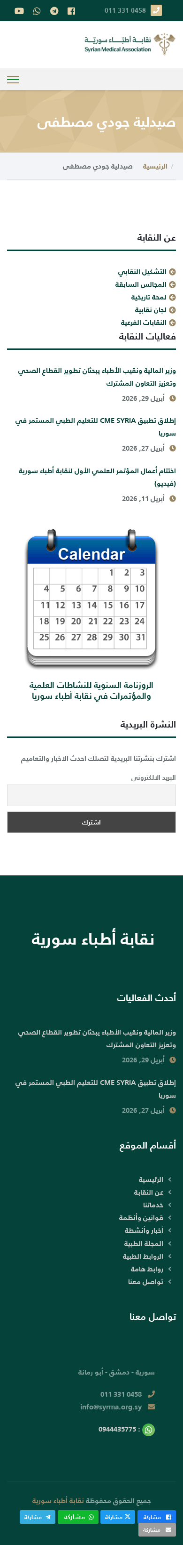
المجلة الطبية (143, 1243)
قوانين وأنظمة (141, 1217)
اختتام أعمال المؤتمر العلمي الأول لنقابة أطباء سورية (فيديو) (97, 477)
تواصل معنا (145, 1281)
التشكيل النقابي (142, 271)
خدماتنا (153, 1205)
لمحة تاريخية (149, 297)
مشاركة (152, 1517)
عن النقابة (148, 1192)
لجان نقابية (151, 309)
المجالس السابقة (141, 284)
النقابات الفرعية (144, 322)
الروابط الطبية (143, 1256)
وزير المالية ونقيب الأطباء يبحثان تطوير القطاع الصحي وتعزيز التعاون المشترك (97, 376)
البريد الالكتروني (153, 777)
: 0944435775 (120, 1429)
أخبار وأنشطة (144, 1230)
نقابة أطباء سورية (58, 1500)
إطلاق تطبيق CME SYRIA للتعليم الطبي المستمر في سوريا (95, 426)
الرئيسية (155, 166)
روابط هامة (147, 1269)
